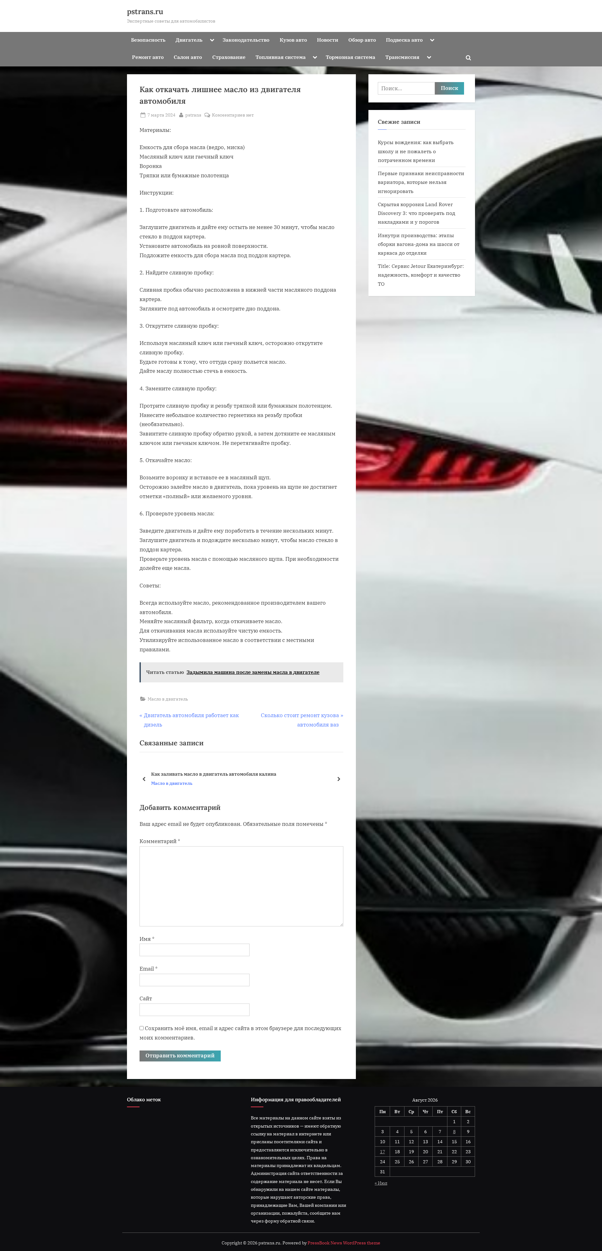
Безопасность (148, 39)
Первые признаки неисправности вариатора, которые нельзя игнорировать (421, 182)
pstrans (193, 115)
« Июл (381, 1183)
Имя (147, 939)
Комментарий (160, 841)
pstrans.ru (145, 11)
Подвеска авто (404, 39)
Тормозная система (350, 57)
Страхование (229, 57)
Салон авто (188, 57)
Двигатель (189, 39)
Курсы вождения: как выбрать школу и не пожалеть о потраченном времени (416, 151)
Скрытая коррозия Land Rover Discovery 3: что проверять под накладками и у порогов (416, 213)
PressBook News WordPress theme (344, 1243)
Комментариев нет (233, 115)
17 (382, 1152)
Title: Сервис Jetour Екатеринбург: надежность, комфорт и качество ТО (421, 275)
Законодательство (246, 39)
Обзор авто (362, 39)
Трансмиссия (402, 57)
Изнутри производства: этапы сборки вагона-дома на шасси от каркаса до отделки (418, 244)
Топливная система (281, 57)
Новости (327, 39)
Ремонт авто (148, 57)
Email (149, 968)
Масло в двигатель (168, 699)
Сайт (146, 998)
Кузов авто (293, 39)
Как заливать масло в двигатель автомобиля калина (213, 774)
